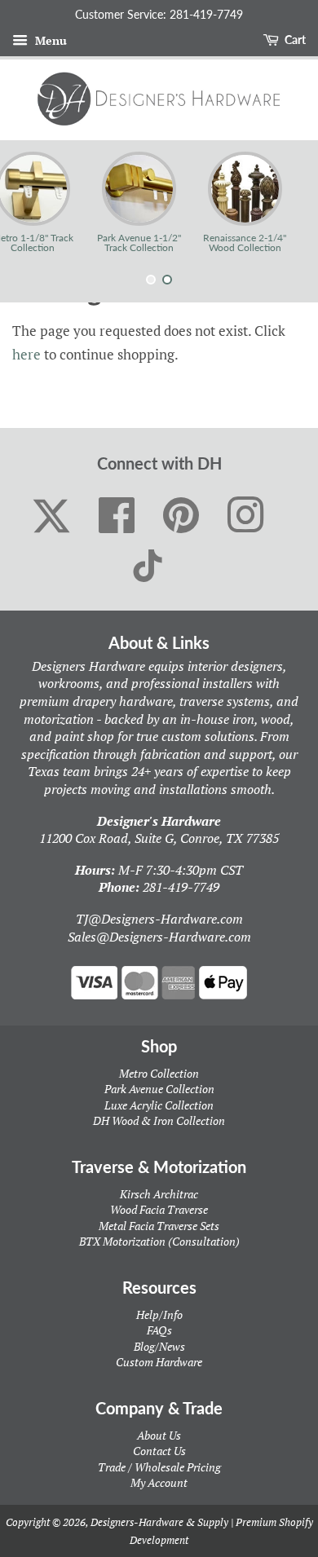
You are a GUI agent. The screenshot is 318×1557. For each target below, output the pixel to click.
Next (283, 202)
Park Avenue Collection (159, 1088)
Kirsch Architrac (159, 1194)
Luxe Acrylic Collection (159, 1105)
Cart (294, 39)
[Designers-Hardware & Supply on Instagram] (246, 516)
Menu (49, 40)
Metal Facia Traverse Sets (159, 1225)
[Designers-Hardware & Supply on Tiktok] (147, 565)
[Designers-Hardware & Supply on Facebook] (117, 516)
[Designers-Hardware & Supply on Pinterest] (181, 516)
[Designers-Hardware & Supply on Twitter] (51, 516)
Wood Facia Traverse (159, 1209)
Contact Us (159, 1450)
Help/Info (159, 1314)
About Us (159, 1435)
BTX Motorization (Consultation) (159, 1241)
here (26, 354)
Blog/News (159, 1346)
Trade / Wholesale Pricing (159, 1467)
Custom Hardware (159, 1362)
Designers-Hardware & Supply (159, 1522)
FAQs (159, 1330)
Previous (34, 202)
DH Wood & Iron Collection (159, 1120)
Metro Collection (159, 1073)
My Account (159, 1482)
